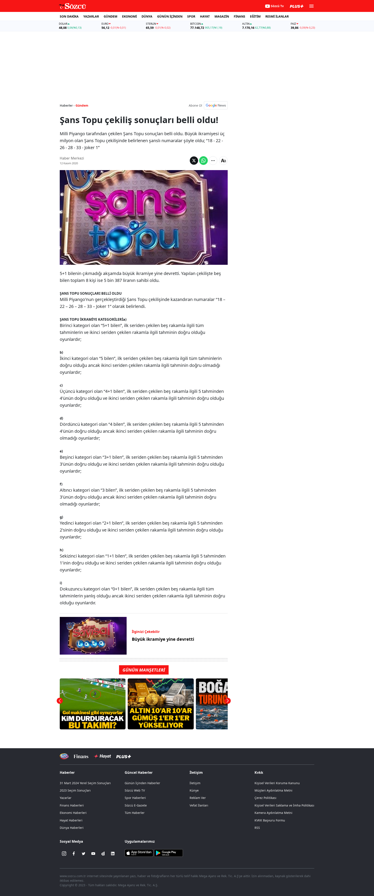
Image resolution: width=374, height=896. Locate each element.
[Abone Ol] (216, 105)
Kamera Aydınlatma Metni (273, 813)
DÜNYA (147, 16)
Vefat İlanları (199, 805)
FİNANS (239, 16)
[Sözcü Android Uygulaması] (168, 852)
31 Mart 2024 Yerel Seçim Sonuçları (85, 783)
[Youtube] (93, 853)
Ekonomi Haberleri (73, 813)
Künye (194, 790)
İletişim (195, 783)
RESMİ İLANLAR (277, 16)
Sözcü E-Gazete (136, 805)
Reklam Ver (198, 798)
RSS (257, 828)
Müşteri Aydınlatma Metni (273, 790)
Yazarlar (65, 798)
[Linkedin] (112, 853)
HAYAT (205, 16)
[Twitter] (83, 853)
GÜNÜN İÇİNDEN (169, 16)
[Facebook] (73, 853)
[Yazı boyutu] (223, 160)
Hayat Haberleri (71, 820)
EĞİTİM (255, 16)
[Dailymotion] (103, 853)
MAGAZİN (221, 16)
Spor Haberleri (135, 798)
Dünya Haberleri (72, 828)
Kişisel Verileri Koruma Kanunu (277, 783)
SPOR (191, 16)
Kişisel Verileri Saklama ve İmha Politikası (284, 805)
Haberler (67, 772)
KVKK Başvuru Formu (270, 820)
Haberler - (67, 105)
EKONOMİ (129, 16)
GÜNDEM (110, 16)
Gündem (82, 105)
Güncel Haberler (139, 772)
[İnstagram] (64, 853)
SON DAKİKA (69, 16)
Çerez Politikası (265, 798)
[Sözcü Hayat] (102, 756)
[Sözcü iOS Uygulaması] (139, 852)
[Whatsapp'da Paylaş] (203, 160)
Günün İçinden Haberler (142, 783)
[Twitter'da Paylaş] (194, 160)
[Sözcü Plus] (123, 756)
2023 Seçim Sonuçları (75, 790)
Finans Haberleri (72, 805)
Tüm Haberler (135, 813)
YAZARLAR (91, 16)
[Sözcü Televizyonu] (64, 756)
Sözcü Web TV (135, 790)
